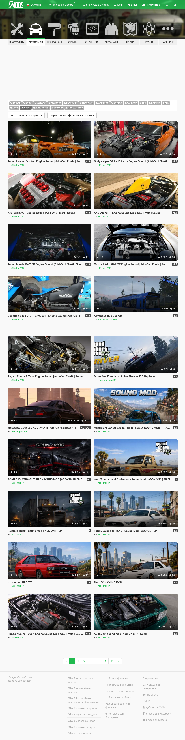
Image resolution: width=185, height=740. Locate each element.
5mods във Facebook (158, 713)
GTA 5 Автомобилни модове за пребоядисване (83, 699)
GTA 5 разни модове (80, 733)
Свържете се (150, 678)
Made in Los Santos (19, 680)
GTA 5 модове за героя (81, 720)
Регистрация (153, 4)
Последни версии (71, 115)
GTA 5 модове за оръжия (83, 708)
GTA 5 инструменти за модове (81, 680)
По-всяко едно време (25, 115)
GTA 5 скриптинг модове (82, 714)
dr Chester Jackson (108, 319)
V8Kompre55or (19, 431)
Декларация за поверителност (151, 686)
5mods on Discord (156, 720)
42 (104, 661)
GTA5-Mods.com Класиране (114, 715)
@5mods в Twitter (156, 707)
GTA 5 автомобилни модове (79, 690)
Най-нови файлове (116, 678)
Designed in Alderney (20, 677)
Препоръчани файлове (119, 684)
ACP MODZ (104, 431)
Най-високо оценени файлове (117, 705)
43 (112, 661)
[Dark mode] (167, 4)
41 (97, 661)
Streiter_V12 (17, 165)
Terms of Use (150, 694)
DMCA (146, 701)
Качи (119, 4)
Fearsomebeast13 (107, 380)
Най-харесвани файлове (120, 691)
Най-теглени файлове (118, 697)
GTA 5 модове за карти (81, 727)
